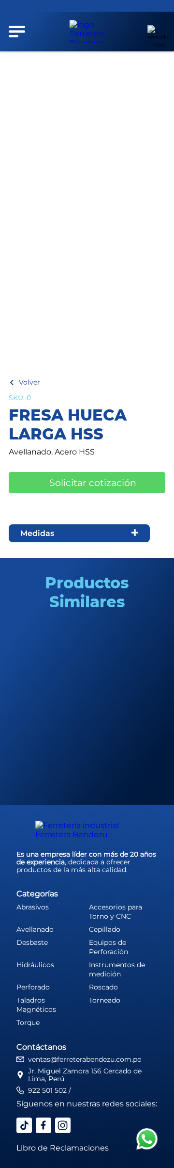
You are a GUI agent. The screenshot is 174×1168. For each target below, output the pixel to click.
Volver (29, 382)
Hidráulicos (35, 965)
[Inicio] (87, 31)
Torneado (104, 1000)
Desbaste (32, 942)
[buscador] (153, 31)
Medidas (37, 533)
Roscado (103, 987)
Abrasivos (32, 907)
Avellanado (35, 929)
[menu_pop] (17, 31)
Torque (28, 1022)
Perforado (33, 987)
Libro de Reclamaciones (62, 1147)
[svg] (147, 1139)
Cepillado (104, 929)
